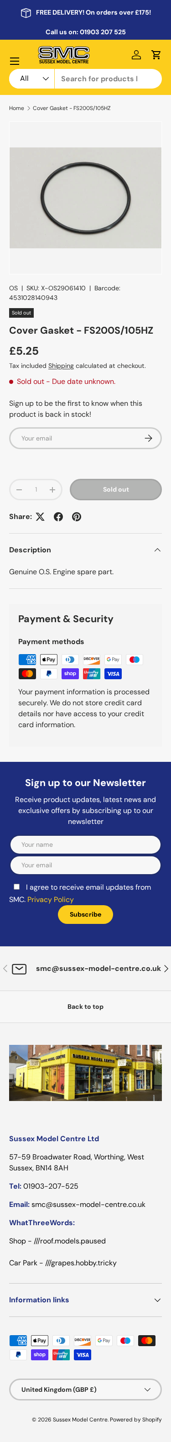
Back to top (85, 1006)
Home (16, 108)
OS (13, 288)
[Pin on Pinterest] (76, 517)
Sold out (116, 489)
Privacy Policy (50, 899)
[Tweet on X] (40, 517)
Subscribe (85, 914)
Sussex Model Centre (80, 1419)
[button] (156, 55)
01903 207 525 (103, 32)
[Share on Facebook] (58, 517)
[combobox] (85, 79)
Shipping (61, 366)
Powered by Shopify (136, 1419)
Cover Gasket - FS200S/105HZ (72, 108)
